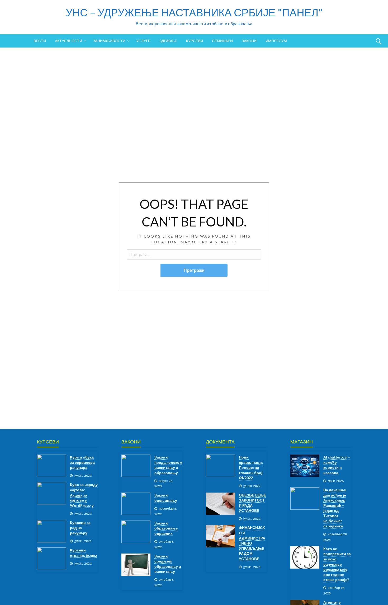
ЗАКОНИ (249, 41)
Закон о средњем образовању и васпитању (167, 564)
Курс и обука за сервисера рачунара (82, 462)
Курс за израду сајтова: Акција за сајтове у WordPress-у (84, 494)
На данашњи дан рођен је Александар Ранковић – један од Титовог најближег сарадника (335, 508)
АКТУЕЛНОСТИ (68, 41)
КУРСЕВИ (194, 41)
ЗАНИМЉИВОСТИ (109, 41)
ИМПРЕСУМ (276, 41)
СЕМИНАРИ (222, 41)
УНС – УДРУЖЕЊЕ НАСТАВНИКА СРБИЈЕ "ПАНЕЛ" (194, 12)
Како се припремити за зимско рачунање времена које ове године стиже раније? (337, 564)
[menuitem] (39, 41)
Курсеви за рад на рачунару (80, 527)
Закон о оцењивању (165, 498)
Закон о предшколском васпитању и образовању (168, 465)
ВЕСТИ (40, 41)
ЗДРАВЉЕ (168, 41)
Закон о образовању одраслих (166, 528)
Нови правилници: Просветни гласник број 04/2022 (251, 467)
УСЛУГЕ (143, 41)
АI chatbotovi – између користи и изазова (336, 465)
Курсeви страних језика (83, 552)
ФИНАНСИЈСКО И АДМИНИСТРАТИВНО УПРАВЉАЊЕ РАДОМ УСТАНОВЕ (252, 543)
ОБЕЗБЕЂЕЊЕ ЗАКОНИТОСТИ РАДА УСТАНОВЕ (252, 503)
